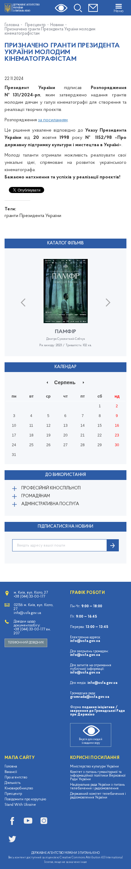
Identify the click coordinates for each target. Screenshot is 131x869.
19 (48, 435)
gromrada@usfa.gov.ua (89, 697)
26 (48, 445)
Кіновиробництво (19, 788)
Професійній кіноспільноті (51, 488)
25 (31, 445)
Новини (57, 25)
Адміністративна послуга (50, 504)
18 (31, 435)
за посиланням (53, 120)
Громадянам (35, 496)
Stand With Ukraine (20, 805)
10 (14, 425)
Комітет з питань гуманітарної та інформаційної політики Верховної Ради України (98, 775)
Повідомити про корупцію (25, 799)
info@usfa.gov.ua (85, 641)
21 (82, 435)
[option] (65, 307)
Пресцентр (35, 25)
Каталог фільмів (65, 243)
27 (65, 445)
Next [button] (108, 302)
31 (14, 455)
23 (117, 435)
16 (117, 425)
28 (82, 445)
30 (117, 445)
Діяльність (12, 783)
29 (99, 445)
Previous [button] (23, 302)
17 (14, 435)
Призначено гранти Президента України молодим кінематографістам (50, 31)
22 (99, 435)
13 (65, 425)
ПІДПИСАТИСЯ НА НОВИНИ (65, 526)
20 (65, 435)
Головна (12, 25)
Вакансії (11, 772)
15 (99, 425)
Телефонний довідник (26, 642)
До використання (65, 475)
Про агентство (16, 777)
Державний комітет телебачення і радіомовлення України (98, 795)
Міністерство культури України (94, 766)
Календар (65, 367)
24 (14, 445)
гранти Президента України (33, 215)
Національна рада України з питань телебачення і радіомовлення (97, 786)
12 (48, 425)
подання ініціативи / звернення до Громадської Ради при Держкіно (97, 710)
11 (31, 425)
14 (82, 425)
